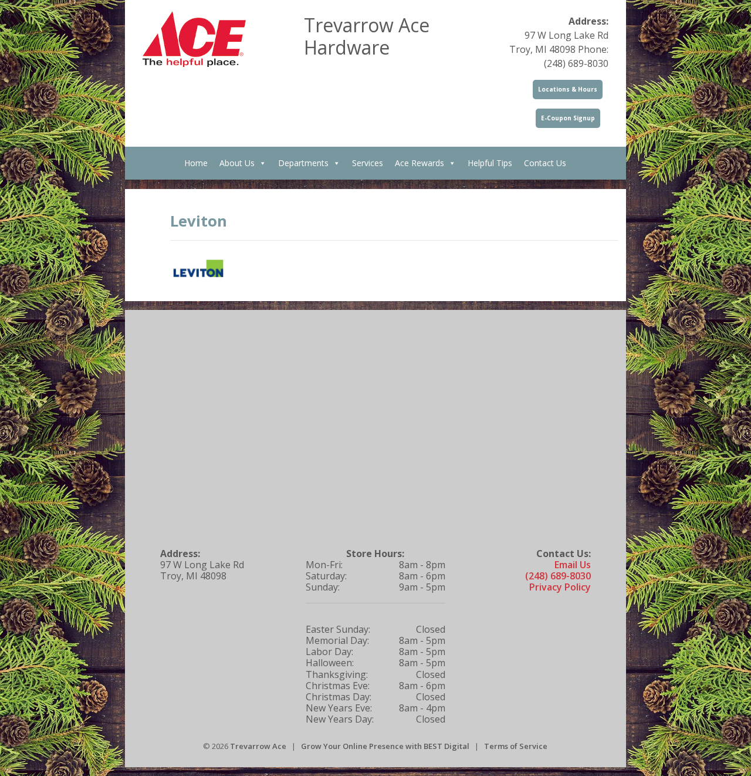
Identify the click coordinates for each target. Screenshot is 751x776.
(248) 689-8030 (558, 575)
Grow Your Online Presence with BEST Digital (385, 746)
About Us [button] (237, 162)
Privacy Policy (560, 587)
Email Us (572, 564)
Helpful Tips (490, 162)
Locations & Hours (567, 89)
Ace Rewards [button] (419, 162)
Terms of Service (515, 746)
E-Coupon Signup (568, 118)
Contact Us (545, 162)
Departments (303, 162)
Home (196, 162)
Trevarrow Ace (258, 746)
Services (367, 162)
